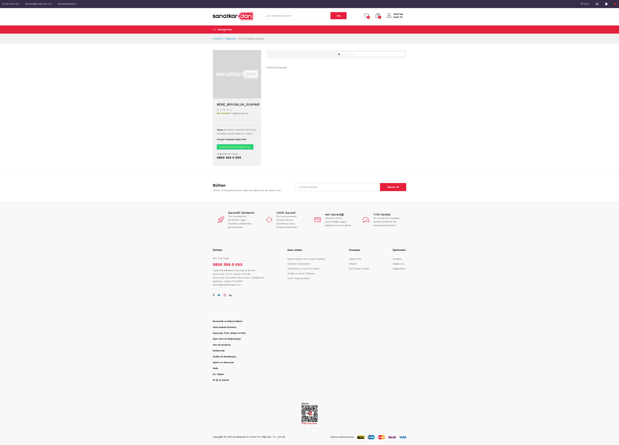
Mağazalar (230, 38)
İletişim (353, 263)
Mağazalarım (399, 268)
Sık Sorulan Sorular (359, 268)
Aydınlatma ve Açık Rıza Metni (303, 268)
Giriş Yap (398, 14)
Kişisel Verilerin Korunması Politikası (306, 259)
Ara (338, 15)
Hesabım (397, 259)
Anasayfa (218, 38)
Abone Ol (393, 187)
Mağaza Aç (398, 263)
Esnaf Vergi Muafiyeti (298, 278)
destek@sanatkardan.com (227, 284)
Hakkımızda (355, 259)
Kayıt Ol (398, 17)
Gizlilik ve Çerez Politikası (300, 273)
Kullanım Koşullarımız (298, 263)
